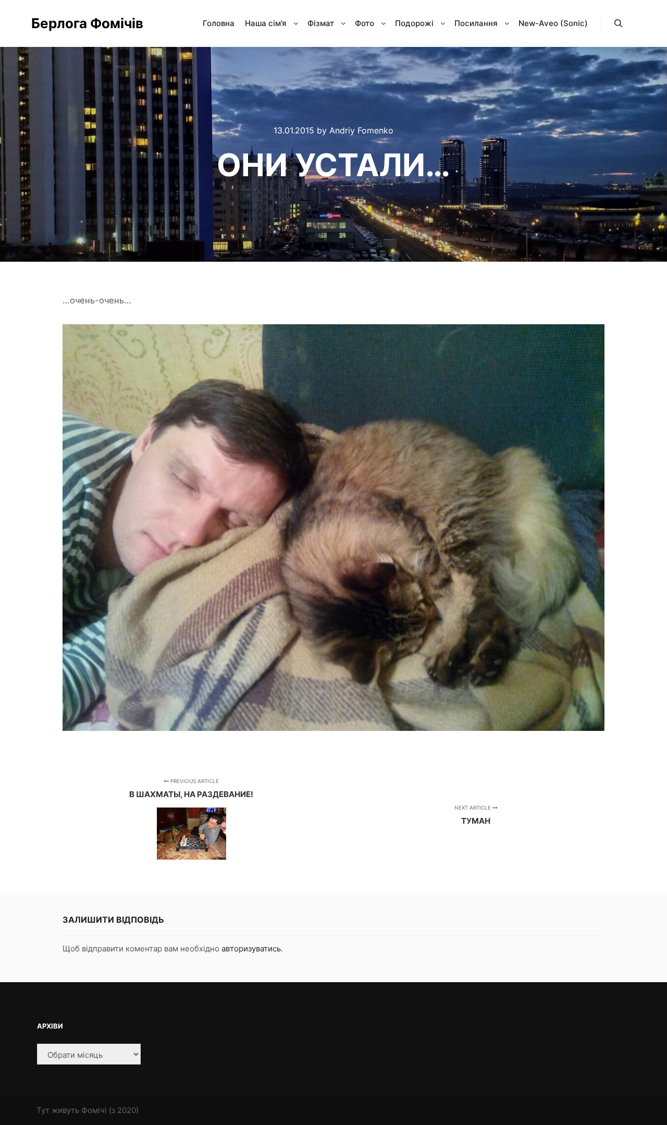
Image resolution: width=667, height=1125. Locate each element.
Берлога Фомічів (83, 23)
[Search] (618, 23)
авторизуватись (251, 948)
